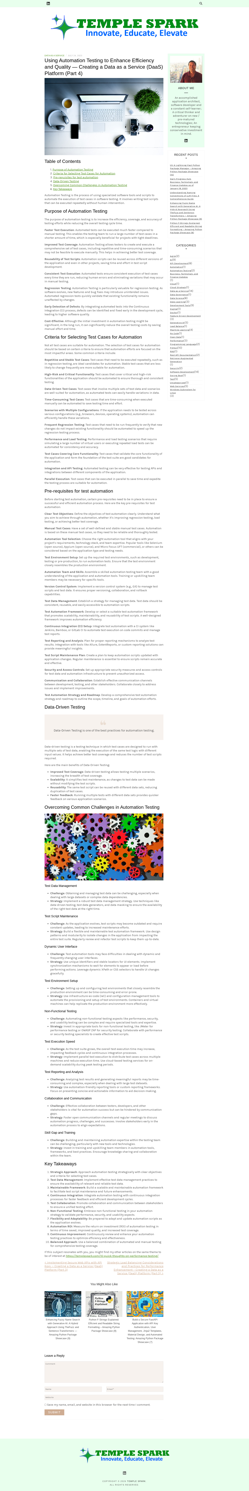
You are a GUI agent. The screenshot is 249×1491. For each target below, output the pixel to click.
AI (171, 259)
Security (174, 368)
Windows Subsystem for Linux (183, 391)
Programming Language (183, 344)
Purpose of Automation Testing (73, 169)
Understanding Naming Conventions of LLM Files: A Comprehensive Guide (184, 195)
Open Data (175, 337)
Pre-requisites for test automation (75, 177)
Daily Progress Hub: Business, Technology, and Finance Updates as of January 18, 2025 (184, 184)
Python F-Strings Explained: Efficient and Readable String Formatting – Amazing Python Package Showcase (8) (186, 228)
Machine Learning (179, 330)
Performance (177, 340)
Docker (174, 312)
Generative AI (177, 322)
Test (172, 379)
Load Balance (177, 326)
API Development (179, 263)
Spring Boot (176, 375)
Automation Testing (180, 270)
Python (173, 348)
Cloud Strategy (178, 287)
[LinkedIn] (124, 1473)
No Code (174, 333)
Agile (173, 256)
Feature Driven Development (185, 316)
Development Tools (180, 305)
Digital (174, 309)
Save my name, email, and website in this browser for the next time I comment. (98, 1404)
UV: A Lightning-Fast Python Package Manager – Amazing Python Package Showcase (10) (185, 170)
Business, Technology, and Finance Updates (184, 275)
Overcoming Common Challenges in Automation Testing (90, 185)
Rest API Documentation (183, 355)
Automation (176, 267)
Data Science (177, 298)
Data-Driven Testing (66, 181)
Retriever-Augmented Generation (181, 360)
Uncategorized (178, 382)
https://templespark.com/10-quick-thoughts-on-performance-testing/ (112, 1256)
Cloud (173, 283)
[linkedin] (186, 140)
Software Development (182, 372)
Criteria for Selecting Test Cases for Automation (84, 173)
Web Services (177, 386)
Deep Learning (178, 301)
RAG (172, 351)
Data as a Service (55, 55)
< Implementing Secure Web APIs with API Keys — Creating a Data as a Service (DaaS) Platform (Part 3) (74, 1266)
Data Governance (179, 294)
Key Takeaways (62, 189)
